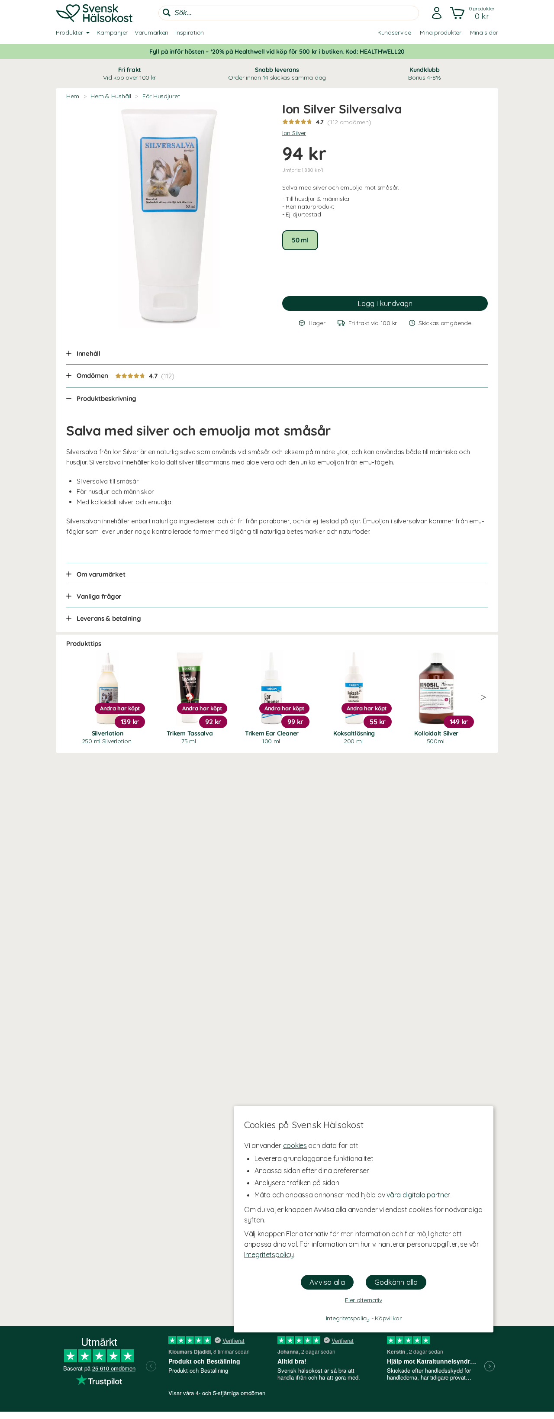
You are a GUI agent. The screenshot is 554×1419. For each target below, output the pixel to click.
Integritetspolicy (268, 1254)
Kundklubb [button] (424, 73)
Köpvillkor (388, 1318)
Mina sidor (484, 32)
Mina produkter (440, 32)
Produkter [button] (69, 32)
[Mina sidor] (436, 13)
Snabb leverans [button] (277, 73)
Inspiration (189, 32)
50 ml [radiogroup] (300, 240)
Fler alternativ (363, 1300)
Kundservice (394, 32)
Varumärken (151, 32)
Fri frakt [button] (129, 73)
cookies (295, 1145)
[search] (288, 13)
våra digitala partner (418, 1194)
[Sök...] (167, 12)
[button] (473, 13)
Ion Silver (294, 133)
